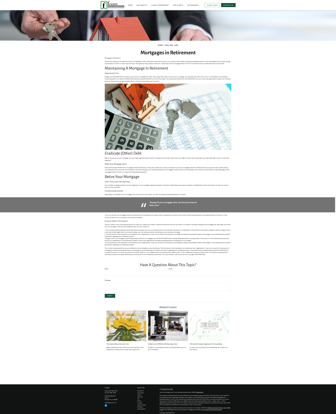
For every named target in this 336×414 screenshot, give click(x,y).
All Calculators (141, 409)
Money (139, 401)
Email (170, 269)
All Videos (140, 407)
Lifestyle (139, 403)
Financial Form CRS (167, 389)
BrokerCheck (199, 392)
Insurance (140, 397)
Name (106, 269)
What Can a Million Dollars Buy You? (163, 344)
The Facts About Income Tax (117, 344)
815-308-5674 (113, 391)
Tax (138, 399)
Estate (139, 395)
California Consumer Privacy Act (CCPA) (218, 408)
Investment (140, 393)
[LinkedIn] (106, 405)
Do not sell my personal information (211, 409)
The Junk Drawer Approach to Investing (206, 344)
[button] (130, 5)
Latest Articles (141, 405)
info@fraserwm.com (110, 402)
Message (107, 280)
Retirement (140, 391)
